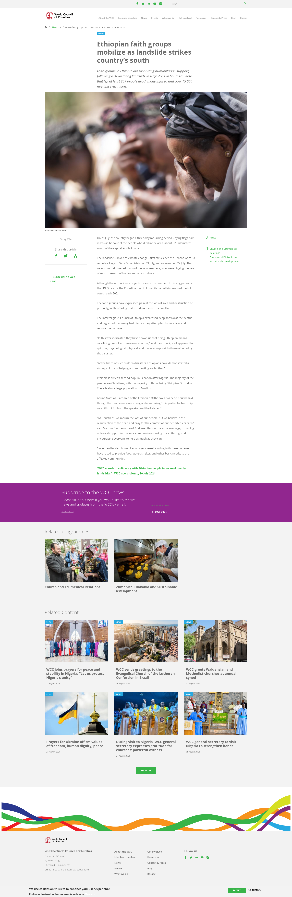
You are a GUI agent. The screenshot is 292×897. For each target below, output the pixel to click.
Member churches (127, 17)
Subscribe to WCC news (62, 279)
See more (146, 770)
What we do (168, 17)
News (144, 17)
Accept (237, 890)
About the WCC (106, 17)
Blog (233, 17)
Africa (213, 237)
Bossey (243, 17)
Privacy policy (68, 511)
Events (154, 17)
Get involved (185, 17)
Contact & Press (219, 17)
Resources (201, 17)
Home (46, 27)
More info (90, 894)
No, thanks (254, 890)
